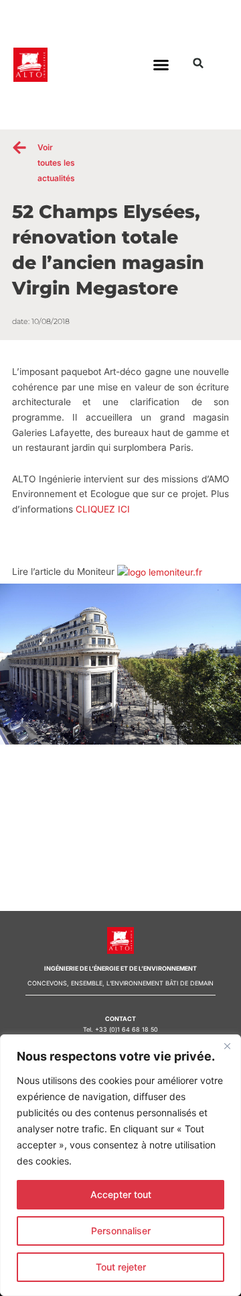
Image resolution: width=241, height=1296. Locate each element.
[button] (161, 65)
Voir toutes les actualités (56, 162)
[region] (120, 1165)
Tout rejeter (121, 1267)
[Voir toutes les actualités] (19, 147)
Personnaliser (121, 1230)
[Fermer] (227, 1046)
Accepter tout (120, 1194)
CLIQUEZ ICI (103, 509)
